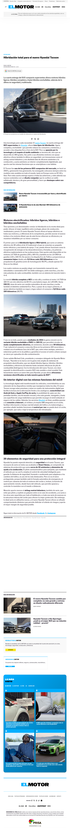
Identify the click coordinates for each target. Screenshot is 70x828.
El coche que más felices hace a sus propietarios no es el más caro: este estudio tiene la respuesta (50, 765)
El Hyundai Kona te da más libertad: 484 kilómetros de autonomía (39, 206)
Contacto (59, 796)
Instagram (52, 513)
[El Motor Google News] (41, 801)
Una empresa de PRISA (35, 821)
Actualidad (7, 54)
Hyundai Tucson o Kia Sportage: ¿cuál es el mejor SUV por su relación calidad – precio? (49, 621)
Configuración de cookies (32, 796)
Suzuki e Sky (13, 1)
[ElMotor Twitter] (34, 801)
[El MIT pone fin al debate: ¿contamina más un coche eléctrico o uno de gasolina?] (50, 721)
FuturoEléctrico (27, 517)
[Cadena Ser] (63, 7)
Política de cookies (43, 796)
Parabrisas (52, 1)
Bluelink (42, 400)
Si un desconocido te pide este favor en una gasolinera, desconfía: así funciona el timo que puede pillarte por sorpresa (19, 765)
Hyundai (43, 517)
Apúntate (10, 649)
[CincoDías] (48, 7)
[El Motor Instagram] (36, 801)
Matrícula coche (60, 1)
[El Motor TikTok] (38, 801)
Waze (46, 1)
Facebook (40, 513)
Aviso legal (10, 796)
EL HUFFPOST (15, 686)
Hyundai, (24, 145)
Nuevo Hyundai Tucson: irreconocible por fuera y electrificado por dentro (42, 195)
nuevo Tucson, (40, 143)
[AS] (42, 7)
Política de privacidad (19, 796)
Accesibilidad (52, 796)
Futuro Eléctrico (18, 517)
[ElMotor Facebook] (31, 801)
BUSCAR (10, 666)
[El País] (37, 7)
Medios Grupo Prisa (35, 826)
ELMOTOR (8, 686)
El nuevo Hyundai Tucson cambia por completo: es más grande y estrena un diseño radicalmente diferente (49, 601)
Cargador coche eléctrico (24, 1)
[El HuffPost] (56, 7)
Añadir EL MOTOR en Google (14, 71)
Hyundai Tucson (36, 517)
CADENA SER (31, 686)
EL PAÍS (22, 686)
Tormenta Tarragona (38, 1)
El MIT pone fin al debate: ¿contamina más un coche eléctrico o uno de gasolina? (50, 723)
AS (26, 686)
